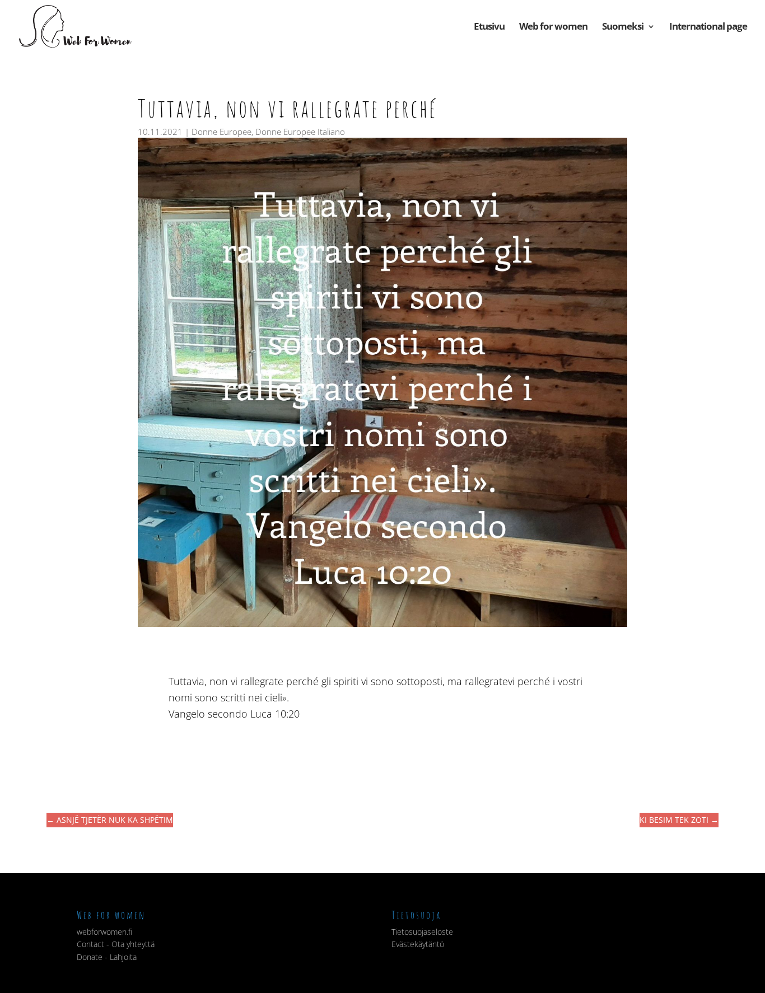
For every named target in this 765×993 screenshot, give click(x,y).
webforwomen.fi (104, 931)
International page (708, 27)
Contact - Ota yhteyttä (116, 944)
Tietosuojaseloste (422, 931)
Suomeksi (622, 27)
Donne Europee (221, 131)
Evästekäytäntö (417, 944)
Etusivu (489, 27)
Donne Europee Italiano (300, 131)
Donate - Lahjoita (107, 957)
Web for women (553, 27)
